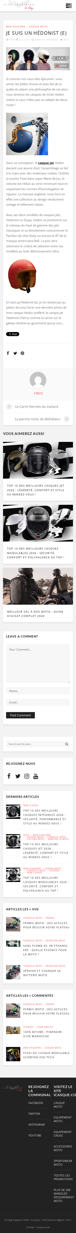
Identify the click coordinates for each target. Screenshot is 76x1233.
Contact (30, 1227)
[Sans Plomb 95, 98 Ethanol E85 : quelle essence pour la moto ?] (13, 943)
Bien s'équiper (15, 27)
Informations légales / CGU (56, 1219)
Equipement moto (63, 1119)
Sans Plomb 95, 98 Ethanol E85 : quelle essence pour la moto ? (45, 950)
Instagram (36, 1124)
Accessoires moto (63, 1148)
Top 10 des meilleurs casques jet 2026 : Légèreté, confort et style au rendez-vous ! (35, 490)
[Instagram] (27, 776)
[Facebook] (9, 776)
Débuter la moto (58, 839)
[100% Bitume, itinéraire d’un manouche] (13, 1030)
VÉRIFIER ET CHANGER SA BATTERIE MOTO (42, 973)
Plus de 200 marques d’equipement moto (63, 1195)
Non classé (30, 806)
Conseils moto (56, 837)
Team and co (45, 1027)
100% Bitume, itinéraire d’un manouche (42, 1034)
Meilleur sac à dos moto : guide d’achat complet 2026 (35, 614)
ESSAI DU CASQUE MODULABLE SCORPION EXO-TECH (46, 1055)
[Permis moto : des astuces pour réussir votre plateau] (13, 924)
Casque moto (38, 27)
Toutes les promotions (63, 1177)
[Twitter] (18, 776)
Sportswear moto (63, 1162)
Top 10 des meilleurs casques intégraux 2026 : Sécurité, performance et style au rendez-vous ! (44, 817)
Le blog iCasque (12, 1219)
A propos (35, 1219)
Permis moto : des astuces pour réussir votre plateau (46, 925)
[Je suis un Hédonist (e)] (38, 58)
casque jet (46, 163)
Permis (50, 918)
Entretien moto (55, 941)
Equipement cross (63, 1133)
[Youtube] (36, 776)
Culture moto (35, 839)
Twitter (34, 1114)
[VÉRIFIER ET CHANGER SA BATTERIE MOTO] (13, 972)
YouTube (34, 1135)
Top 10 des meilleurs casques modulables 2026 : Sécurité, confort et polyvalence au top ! (35, 553)
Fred (11, 39)
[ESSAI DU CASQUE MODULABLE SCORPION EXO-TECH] (13, 1054)
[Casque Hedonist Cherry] (38, 276)
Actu (26, 835)
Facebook (35, 1103)
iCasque (54, 871)
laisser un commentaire (46, 39)
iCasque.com (43, 1227)
